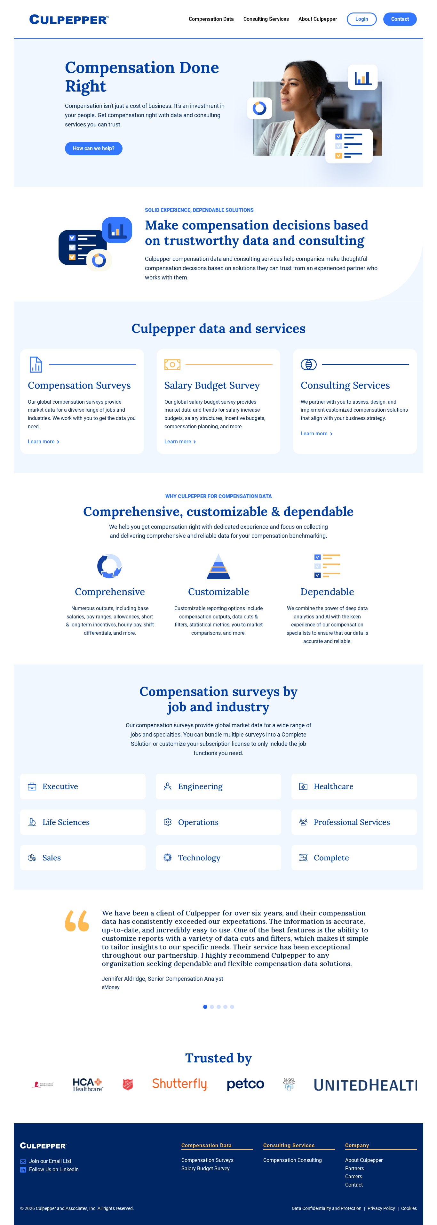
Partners (354, 1168)
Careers (353, 1176)
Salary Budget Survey (205, 1168)
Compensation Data (211, 19)
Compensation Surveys (207, 1160)
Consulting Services (266, 19)
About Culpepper (317, 19)
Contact (354, 1185)
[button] (205, 1007)
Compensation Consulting (292, 1160)
